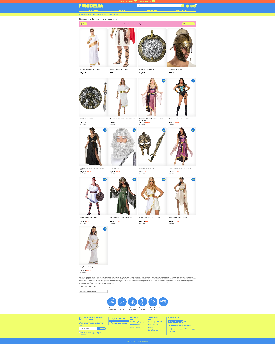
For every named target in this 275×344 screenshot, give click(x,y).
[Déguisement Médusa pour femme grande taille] (93, 146)
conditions (83, 333)
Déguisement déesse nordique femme (179, 118)
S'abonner (101, 328)
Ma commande (134, 321)
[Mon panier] (194, 6)
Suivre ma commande (120, 323)
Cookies (150, 327)
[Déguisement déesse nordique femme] (181, 97)
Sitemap (150, 329)
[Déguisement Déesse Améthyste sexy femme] (181, 146)
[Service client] (191, 6)
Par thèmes (93, 10)
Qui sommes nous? (153, 330)
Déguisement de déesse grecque (178, 217)
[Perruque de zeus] (122, 146)
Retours (132, 326)
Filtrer (84, 24)
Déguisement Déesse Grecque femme (149, 217)
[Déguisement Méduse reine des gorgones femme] (122, 196)
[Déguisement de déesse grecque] (181, 196)
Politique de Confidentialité (155, 326)
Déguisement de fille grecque (88, 267)
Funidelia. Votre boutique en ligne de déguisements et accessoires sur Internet (91, 6)
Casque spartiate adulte (175, 69)
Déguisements (87, 14)
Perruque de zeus (114, 168)
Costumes (122, 10)
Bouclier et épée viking (86, 118)
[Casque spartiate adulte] (181, 47)
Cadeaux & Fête (181, 10)
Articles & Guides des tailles (137, 323)
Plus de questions (135, 327)
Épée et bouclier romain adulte (147, 69)
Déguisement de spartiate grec (88, 217)
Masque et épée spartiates (146, 168)
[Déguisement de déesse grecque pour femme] (122, 97)
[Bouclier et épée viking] (93, 97)
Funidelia (81, 14)
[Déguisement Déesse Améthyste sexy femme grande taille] (152, 97)
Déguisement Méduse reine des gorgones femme (121, 218)
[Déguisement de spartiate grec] (93, 196)
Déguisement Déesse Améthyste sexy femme (181, 168)
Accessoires (151, 10)
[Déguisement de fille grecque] (93, 245)
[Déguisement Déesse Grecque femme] (152, 196)
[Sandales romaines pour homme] (122, 47)
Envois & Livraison (135, 324)
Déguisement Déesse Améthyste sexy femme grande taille (151, 119)
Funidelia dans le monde (155, 321)
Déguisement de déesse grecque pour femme (122, 118)
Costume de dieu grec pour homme (90, 69)
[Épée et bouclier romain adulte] (152, 47)
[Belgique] (169, 321)
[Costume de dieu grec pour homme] (93, 47)
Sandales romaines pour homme (119, 69)
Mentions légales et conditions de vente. (153, 323)
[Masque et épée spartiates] (152, 146)
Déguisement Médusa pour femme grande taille (92, 168)
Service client (120, 318)
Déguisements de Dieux (88, 291)
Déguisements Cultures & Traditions (100, 14)
